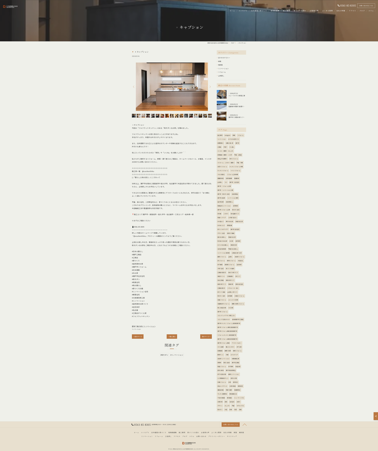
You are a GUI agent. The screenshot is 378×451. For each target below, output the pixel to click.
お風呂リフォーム (239, 296)
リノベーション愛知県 (224, 253)
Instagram (227, 135)
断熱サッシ (221, 354)
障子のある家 (229, 221)
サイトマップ (232, 436)
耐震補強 (220, 351)
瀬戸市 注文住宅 (234, 182)
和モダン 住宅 (221, 296)
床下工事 (239, 347)
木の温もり (221, 221)
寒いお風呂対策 (222, 308)
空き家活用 (221, 202)
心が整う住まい (232, 217)
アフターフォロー (236, 343)
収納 (240, 409)
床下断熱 (230, 366)
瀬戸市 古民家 (221, 198)
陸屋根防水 (237, 390)
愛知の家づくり (230, 280)
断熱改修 (240, 386)
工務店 (219, 147)
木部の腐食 (233, 386)
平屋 (233, 405)
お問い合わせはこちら (366, 6)
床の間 (219, 213)
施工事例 (220, 135)
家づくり (238, 276)
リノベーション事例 (232, 198)
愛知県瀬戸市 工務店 (237, 319)
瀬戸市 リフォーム (222, 311)
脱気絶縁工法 (233, 394)
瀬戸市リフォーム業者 (224, 343)
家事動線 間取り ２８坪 (225, 155)
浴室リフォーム (222, 300)
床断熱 (219, 362)
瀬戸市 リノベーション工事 (225, 190)
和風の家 (230, 284)
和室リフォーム (222, 366)
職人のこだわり (230, 347)
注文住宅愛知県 (222, 249)
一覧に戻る (172, 336)
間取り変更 (228, 351)
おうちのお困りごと (233, 139)
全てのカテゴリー (224, 58)
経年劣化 (235, 382)
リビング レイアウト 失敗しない (226, 315)
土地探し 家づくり (232, 292)
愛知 (226, 402)
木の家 (231, 241)
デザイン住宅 (221, 233)
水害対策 (220, 402)
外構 (227, 354)
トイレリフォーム (235, 170)
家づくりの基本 (230, 268)
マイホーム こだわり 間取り (226, 162)
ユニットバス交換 (233, 300)
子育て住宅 (221, 268)
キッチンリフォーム (223, 170)
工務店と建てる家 (237, 253)
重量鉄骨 (236, 178)
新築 (219, 61)
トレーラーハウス (239, 398)
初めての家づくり (233, 272)
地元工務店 (221, 280)
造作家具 (238, 241)
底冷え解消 (221, 370)
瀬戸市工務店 (235, 362)
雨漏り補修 (229, 390)
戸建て (225, 147)
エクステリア (234, 354)
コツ (226, 182)
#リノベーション (176, 355)
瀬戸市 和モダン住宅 (224, 194)
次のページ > (206, 336)
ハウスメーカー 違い (233, 288)
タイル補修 (221, 347)
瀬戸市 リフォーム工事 (224, 186)
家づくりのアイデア (223, 229)
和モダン (220, 409)
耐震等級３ (221, 143)
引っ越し (232, 147)
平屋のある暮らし (233, 249)
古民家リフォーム (239, 257)
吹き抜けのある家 (222, 241)
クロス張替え (221, 174)
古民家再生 (235, 194)
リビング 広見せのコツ (224, 319)
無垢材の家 (234, 245)
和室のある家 (232, 237)
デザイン (220, 405)
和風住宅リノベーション (224, 206)
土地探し (221, 76)
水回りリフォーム (222, 166)
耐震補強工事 (235, 358)
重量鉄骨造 (221, 178)
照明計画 (229, 225)
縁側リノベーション (233, 374)
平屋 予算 (240, 162)
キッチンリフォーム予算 (236, 166)
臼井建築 (229, 296)
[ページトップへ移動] (245, 424)
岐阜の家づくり (222, 284)
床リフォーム (221, 260)
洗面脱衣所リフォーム (224, 304)
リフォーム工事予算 (232, 174)
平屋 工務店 (238, 155)
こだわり (226, 213)
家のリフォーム (234, 159)
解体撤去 (229, 398)
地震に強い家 (229, 143)
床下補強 (220, 264)
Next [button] (210, 87)
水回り (238, 402)
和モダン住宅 (235, 210)
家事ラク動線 (230, 233)
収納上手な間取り (222, 159)
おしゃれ (227, 405)
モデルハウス (240, 405)
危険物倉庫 (229, 178)
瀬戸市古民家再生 (231, 370)
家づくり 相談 (221, 292)
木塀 (229, 382)
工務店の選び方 (222, 272)
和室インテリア (222, 217)
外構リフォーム (222, 382)
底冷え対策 (234, 378)
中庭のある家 (239, 221)
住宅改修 (239, 264)
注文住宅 (232, 402)
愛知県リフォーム (229, 264)
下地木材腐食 (221, 398)
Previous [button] (134, 87)
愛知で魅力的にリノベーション (144, 326)
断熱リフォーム (231, 260)
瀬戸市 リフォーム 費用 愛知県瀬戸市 (228, 327)
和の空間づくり (235, 213)
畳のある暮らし (222, 237)
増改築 (220, 65)
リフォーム (222, 72)
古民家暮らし (229, 202)
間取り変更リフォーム (238, 304)
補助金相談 (221, 390)
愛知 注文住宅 (239, 284)
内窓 (235, 409)
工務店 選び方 (221, 288)
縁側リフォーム (237, 351)
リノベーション (136, 329)
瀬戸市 (237, 143)
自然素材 (235, 206)
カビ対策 (230, 308)
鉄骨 (231, 409)
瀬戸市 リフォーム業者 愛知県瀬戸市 (227, 339)
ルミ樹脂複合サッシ (223, 378)
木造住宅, (240, 260)
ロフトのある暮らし (223, 245)
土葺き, (230, 257)
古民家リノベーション (224, 358)
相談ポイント (221, 276)
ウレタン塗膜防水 (222, 394)
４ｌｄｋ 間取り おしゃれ (225, 151)
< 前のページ (137, 336)
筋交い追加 (227, 362)
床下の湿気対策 (222, 374)
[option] (172, 86)
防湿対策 (238, 366)
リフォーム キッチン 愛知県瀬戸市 (227, 335)
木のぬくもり (221, 225)
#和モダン (164, 355)
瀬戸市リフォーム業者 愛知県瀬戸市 (227, 331)
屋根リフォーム (222, 257)
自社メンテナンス (222, 386)
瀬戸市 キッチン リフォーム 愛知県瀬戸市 (229, 323)
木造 (226, 409)
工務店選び (230, 276)
